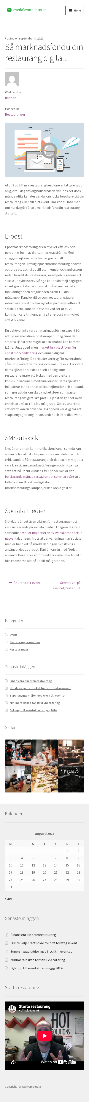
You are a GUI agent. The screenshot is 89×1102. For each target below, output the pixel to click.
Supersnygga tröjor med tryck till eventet (37, 695)
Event (13, 635)
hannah (10, 98)
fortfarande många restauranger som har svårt (40, 476)
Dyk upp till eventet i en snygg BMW (33, 710)
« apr (8, 898)
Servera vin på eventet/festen (67, 585)
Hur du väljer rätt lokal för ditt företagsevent (40, 688)
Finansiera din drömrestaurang (31, 681)
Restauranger (15, 114)
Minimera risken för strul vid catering (35, 703)
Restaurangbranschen (25, 642)
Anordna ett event (27, 582)
